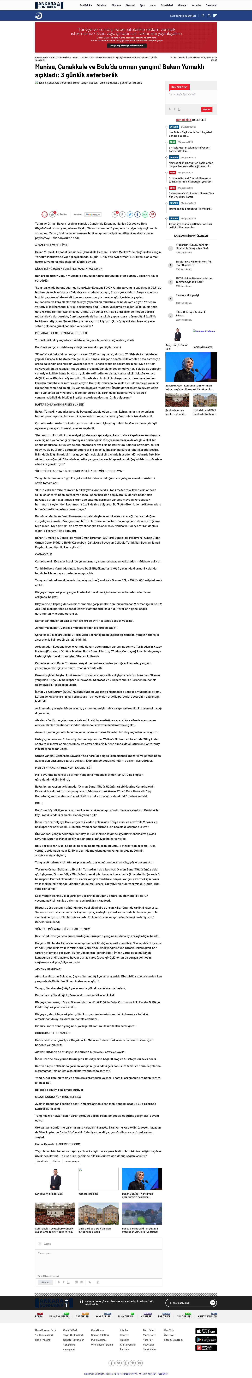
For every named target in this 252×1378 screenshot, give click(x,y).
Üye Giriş (169, 1330)
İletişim (100, 1373)
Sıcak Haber (150, 1349)
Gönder (45, 1282)
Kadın (153, 5)
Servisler (102, 5)
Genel (75, 57)
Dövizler (124, 1334)
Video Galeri (149, 1334)
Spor (142, 5)
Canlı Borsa (97, 1330)
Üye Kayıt (169, 1334)
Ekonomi (130, 5)
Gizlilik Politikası (113, 1373)
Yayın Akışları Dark (73, 1334)
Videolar (182, 5)
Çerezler (126, 1373)
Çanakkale (42, 1161)
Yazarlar (196, 5)
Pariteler (164, 1315)
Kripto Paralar (207, 1315)
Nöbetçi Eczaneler (73, 1339)
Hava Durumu (103, 1315)
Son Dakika (86, 5)
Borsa (39, 1315)
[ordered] (76, 1282)
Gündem (116, 5)
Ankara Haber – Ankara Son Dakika (52, 57)
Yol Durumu (184, 1315)
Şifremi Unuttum (173, 1339)
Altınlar (124, 1330)
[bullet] (81, 1282)
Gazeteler (211, 5)
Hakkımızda (90, 1373)
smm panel (69, 1349)
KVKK (134, 1373)
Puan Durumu (126, 1315)
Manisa (56, 1161)
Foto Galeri (167, 5)
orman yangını (72, 1161)
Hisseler (146, 1315)
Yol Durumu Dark (44, 1334)
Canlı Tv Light (42, 1339)
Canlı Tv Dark (70, 1330)
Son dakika (183, 15)
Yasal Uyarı (163, 1373)
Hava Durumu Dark (45, 1330)
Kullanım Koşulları (147, 1373)
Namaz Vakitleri (59, 1315)
